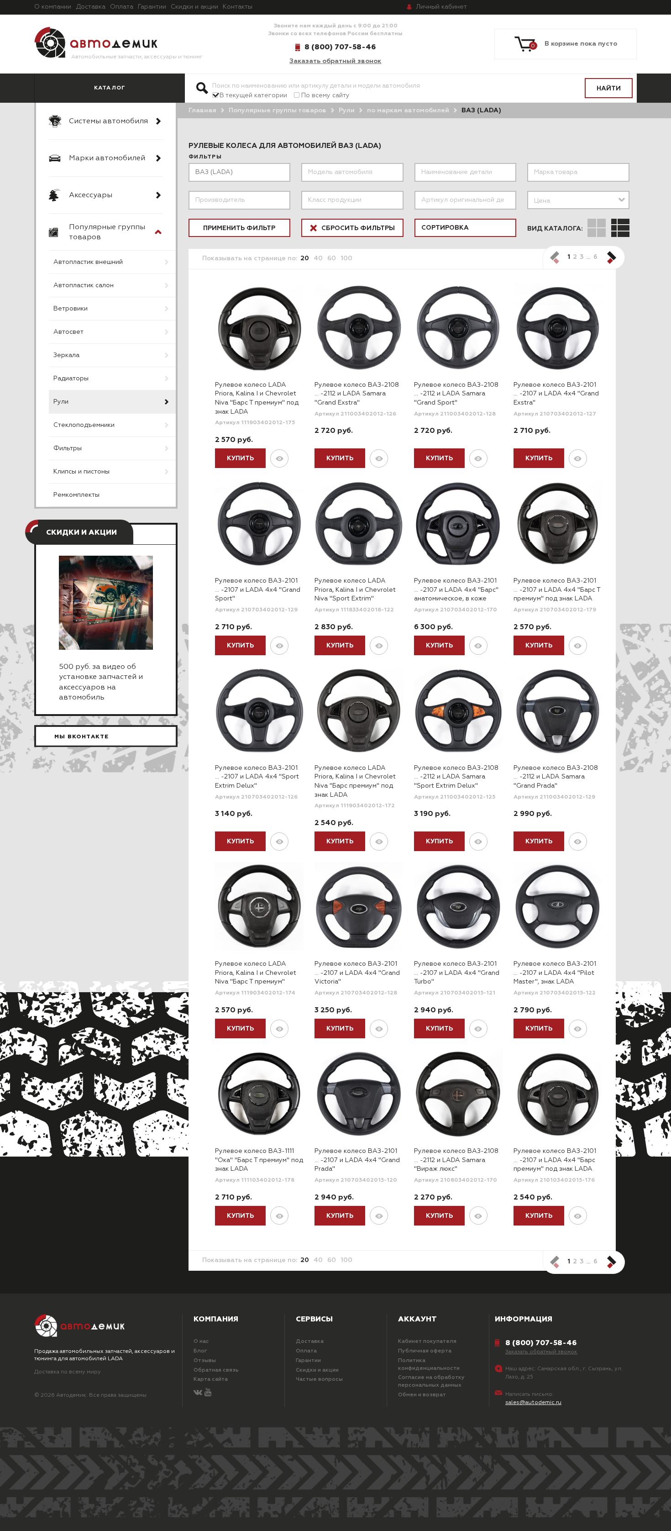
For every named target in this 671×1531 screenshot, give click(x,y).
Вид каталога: (555, 229)
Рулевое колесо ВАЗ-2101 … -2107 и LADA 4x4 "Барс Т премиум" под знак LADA (557, 590)
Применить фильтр (239, 228)
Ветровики (70, 308)
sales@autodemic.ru (533, 1402)
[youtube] (207, 1393)
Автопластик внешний (88, 262)
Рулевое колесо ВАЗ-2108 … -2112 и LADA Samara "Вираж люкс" (456, 1160)
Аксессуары (90, 195)
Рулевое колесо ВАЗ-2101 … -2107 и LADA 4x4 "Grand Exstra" (556, 394)
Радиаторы (71, 378)
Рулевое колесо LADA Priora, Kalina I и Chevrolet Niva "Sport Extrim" (355, 590)
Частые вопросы (319, 1379)
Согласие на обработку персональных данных (431, 1381)
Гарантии (152, 7)
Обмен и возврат (422, 1395)
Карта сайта (211, 1379)
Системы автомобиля (108, 121)
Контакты (237, 7)
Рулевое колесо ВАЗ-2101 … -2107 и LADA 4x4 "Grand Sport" (257, 590)
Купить (240, 458)
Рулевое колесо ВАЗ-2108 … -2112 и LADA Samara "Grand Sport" (456, 394)
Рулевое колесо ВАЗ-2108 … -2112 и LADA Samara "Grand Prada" (556, 777)
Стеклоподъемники (84, 425)
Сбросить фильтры (357, 228)
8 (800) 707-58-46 (340, 47)
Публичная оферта (424, 1351)
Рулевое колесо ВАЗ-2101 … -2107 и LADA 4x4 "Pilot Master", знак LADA (555, 973)
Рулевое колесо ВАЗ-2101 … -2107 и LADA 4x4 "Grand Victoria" (357, 973)
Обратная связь (216, 1370)
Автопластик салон (83, 285)
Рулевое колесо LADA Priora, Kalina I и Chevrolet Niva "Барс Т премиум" (255, 973)
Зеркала (66, 355)
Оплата (121, 7)
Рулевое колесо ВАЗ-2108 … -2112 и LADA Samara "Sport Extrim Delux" (456, 777)
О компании (52, 7)
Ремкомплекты (76, 495)
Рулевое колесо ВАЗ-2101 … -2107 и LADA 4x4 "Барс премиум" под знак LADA (555, 1160)
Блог (200, 1351)
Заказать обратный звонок (335, 61)
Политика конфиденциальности (429, 1364)
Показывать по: (249, 258)
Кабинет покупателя (427, 1341)
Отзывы (205, 1360)
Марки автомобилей (107, 158)
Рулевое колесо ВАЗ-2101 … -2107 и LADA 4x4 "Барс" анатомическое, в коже (456, 590)
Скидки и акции (194, 7)
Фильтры (67, 448)
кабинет (441, 7)
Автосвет (68, 332)
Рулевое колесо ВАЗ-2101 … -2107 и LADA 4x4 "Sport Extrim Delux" (257, 777)
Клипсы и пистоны (81, 471)
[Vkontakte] (198, 1393)
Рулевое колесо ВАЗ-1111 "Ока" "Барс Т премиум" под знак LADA (259, 1160)
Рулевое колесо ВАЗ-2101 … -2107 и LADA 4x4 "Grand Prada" (357, 1160)
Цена (542, 201)
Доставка (90, 7)
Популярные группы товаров (107, 232)
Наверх (59, 1512)
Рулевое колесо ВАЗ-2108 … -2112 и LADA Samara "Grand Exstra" (357, 394)
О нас (201, 1341)
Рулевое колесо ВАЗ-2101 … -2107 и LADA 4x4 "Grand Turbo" (456, 973)
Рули (60, 402)
